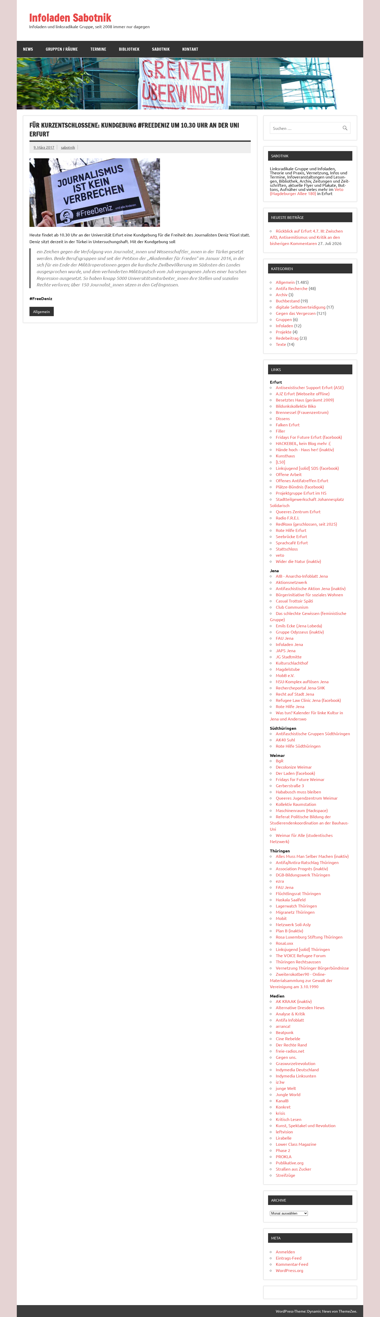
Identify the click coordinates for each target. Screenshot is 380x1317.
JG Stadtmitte (289, 656)
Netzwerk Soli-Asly (293, 924)
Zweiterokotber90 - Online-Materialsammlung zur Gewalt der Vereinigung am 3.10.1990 (301, 980)
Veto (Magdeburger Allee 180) (306, 191)
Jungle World (288, 1094)
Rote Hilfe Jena (290, 706)
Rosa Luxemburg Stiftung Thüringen (309, 936)
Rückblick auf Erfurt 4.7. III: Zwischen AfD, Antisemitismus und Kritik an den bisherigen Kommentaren (306, 237)
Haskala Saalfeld (291, 899)
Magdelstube (288, 669)
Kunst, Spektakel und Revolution (306, 1125)
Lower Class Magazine (296, 1144)
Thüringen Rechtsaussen (298, 961)
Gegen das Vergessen (296, 313)
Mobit (281, 918)
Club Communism (292, 606)
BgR (279, 760)
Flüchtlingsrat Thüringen (298, 893)
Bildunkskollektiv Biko (296, 405)
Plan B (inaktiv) (289, 930)
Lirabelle (284, 1137)
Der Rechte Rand (291, 1044)
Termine (98, 49)
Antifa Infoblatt (290, 1019)
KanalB (282, 1100)
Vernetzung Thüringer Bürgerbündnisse (312, 967)
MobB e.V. (285, 675)
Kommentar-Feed (292, 1264)
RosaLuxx (284, 943)
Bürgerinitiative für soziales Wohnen (309, 594)
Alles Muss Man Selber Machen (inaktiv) (312, 856)
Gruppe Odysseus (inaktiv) (300, 631)
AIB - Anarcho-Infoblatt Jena (302, 575)
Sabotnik (161, 49)
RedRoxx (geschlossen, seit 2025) (306, 523)
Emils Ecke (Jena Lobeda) (299, 625)
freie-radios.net (290, 1050)
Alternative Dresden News (300, 1007)
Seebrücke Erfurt (291, 536)
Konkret (283, 1106)
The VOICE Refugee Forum (301, 955)
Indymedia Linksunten (296, 1075)
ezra (280, 880)
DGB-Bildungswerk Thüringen (303, 874)
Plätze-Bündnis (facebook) (300, 486)
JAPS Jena (285, 650)
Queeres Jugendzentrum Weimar (307, 797)
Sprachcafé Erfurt (292, 542)
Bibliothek (129, 49)
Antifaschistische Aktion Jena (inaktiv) (311, 588)
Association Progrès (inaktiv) (302, 868)
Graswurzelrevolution (295, 1063)
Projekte (284, 331)
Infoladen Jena (289, 644)
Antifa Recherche (292, 288)
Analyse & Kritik (290, 1013)
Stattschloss (287, 548)
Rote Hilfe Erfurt (291, 530)
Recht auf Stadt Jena (295, 693)
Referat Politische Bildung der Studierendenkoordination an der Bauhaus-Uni (309, 822)
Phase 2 (283, 1150)
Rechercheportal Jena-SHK (300, 687)
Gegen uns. (286, 1057)
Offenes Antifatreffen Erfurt (302, 480)
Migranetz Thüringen (295, 911)
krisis (280, 1112)
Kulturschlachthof (292, 662)
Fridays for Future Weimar (300, 779)
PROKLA (284, 1156)
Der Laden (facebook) (295, 773)
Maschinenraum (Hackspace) (302, 810)
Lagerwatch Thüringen (296, 905)
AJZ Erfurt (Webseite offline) (303, 393)
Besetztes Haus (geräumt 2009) (305, 399)
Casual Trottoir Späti (294, 600)
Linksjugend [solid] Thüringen (303, 949)
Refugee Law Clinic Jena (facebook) (308, 700)
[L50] (280, 461)
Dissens (283, 418)
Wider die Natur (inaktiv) (298, 561)
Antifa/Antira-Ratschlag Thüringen (307, 862)
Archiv (281, 294)
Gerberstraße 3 (290, 785)
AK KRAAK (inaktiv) (294, 1001)
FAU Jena (284, 638)
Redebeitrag (287, 337)
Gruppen (284, 319)
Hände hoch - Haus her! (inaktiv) (305, 449)
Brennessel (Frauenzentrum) (302, 412)
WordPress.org (289, 1270)
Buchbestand (288, 300)
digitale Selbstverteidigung (300, 306)
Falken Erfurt (288, 424)
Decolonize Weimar (294, 766)
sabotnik (68, 147)
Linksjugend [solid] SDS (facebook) (307, 468)
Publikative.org (289, 1162)
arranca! (283, 1026)
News (28, 49)
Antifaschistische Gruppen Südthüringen (313, 733)
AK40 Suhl (285, 739)
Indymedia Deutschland (297, 1069)
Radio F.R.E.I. (287, 517)
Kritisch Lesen (288, 1119)
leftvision (284, 1131)
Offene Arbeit (289, 474)
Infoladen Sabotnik (70, 17)
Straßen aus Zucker (293, 1168)
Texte (281, 344)
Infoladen (284, 325)
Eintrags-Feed (288, 1257)
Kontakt (190, 49)
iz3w (280, 1081)
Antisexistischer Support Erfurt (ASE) (310, 387)
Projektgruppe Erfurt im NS (301, 492)
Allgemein (41, 311)
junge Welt (286, 1088)
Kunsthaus (285, 455)
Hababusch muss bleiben (298, 791)
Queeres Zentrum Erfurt (298, 511)
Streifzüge (285, 1175)
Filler (280, 430)
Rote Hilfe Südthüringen (298, 745)
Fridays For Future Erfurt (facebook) (309, 437)
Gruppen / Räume (62, 49)
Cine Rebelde (288, 1038)
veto (280, 554)
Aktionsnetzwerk (291, 582)
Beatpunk (284, 1032)
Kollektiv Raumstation (296, 804)
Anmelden (285, 1251)
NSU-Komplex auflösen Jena (302, 681)
